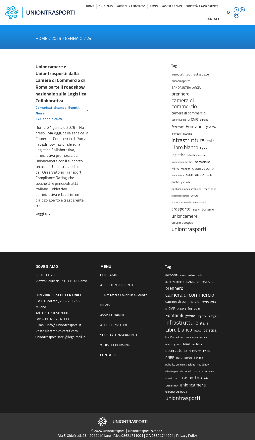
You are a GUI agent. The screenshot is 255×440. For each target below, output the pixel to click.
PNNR (189, 175)
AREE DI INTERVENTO (117, 285)
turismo (208, 209)
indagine (187, 134)
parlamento (178, 175)
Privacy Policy (186, 435)
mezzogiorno (202, 162)
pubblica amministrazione (187, 189)
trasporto (181, 209)
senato (194, 196)
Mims (175, 168)
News (39, 113)
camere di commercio (189, 113)
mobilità (185, 169)
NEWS (105, 305)
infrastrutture (188, 140)
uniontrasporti (189, 229)
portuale (185, 182)
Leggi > (41, 214)
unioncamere (185, 216)
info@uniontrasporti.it (64, 325)
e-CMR (193, 119)
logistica (178, 155)
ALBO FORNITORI (113, 325)
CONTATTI (108, 355)
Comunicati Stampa (51, 107)
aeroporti (178, 74)
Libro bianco (185, 147)
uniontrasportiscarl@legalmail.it (60, 337)
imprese (176, 134)
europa (204, 119)
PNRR (199, 175)
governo (211, 127)
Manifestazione (196, 155)
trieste (196, 210)
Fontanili (195, 126)
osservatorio (203, 168)
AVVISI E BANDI (112, 315)
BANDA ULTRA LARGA (186, 87)
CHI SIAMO (108, 275)
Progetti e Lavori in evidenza (125, 295)
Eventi (73, 107)
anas (189, 74)
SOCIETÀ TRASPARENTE (119, 335)
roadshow (210, 189)
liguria (203, 148)
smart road (199, 202)
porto (175, 182)
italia (210, 141)
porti (209, 175)
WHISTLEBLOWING (115, 345)
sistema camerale (181, 202)
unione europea (182, 222)
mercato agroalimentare (182, 162)
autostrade (201, 74)
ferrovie (178, 126)
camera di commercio (184, 103)
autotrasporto (181, 81)
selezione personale (180, 195)
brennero (180, 94)
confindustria (179, 120)
